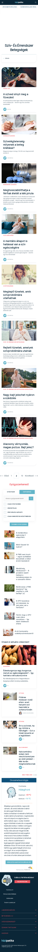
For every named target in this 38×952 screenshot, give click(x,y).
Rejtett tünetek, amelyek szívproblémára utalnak (18, 349)
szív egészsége (8, 235)
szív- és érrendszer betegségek (13, 342)
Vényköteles (12, 508)
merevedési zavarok (9, 184)
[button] (19, 910)
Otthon (21, 693)
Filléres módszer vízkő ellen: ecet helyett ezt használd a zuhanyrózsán (26, 703)
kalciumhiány (23, 747)
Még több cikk (27, 775)
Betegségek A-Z (7, 916)
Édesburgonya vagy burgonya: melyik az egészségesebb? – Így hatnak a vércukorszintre (18, 673)
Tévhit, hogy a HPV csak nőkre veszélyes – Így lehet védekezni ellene (23, 619)
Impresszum (9, 890)
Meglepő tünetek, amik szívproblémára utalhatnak (17, 295)
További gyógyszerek (19, 524)
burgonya (6, 666)
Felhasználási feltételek (9, 894)
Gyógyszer (11, 492)
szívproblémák (8, 286)
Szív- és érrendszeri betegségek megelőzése (18, 389)
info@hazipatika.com (7, 946)
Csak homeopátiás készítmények (19, 516)
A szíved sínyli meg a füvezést (15, 95)
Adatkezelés (9, 898)
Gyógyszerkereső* (9, 922)
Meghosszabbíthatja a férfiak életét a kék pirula (18, 191)
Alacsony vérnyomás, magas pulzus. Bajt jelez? (18, 445)
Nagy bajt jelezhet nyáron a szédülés (18, 396)
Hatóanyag (27, 492)
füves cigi (6, 88)
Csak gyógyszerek (14, 504)
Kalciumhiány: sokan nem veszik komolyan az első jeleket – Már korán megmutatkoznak (27, 757)
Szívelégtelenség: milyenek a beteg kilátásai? (14, 145)
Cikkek (7, 58)
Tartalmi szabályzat (9, 902)
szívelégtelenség (9, 136)
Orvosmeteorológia (10, 7)
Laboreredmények (8, 910)
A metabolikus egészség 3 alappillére (22, 535)
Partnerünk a (20, 870)
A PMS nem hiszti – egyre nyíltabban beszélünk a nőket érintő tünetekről (23, 558)
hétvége (21, 721)
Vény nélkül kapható (15, 512)
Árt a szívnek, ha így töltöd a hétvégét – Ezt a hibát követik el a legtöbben (27, 730)
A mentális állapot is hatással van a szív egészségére (15, 244)
